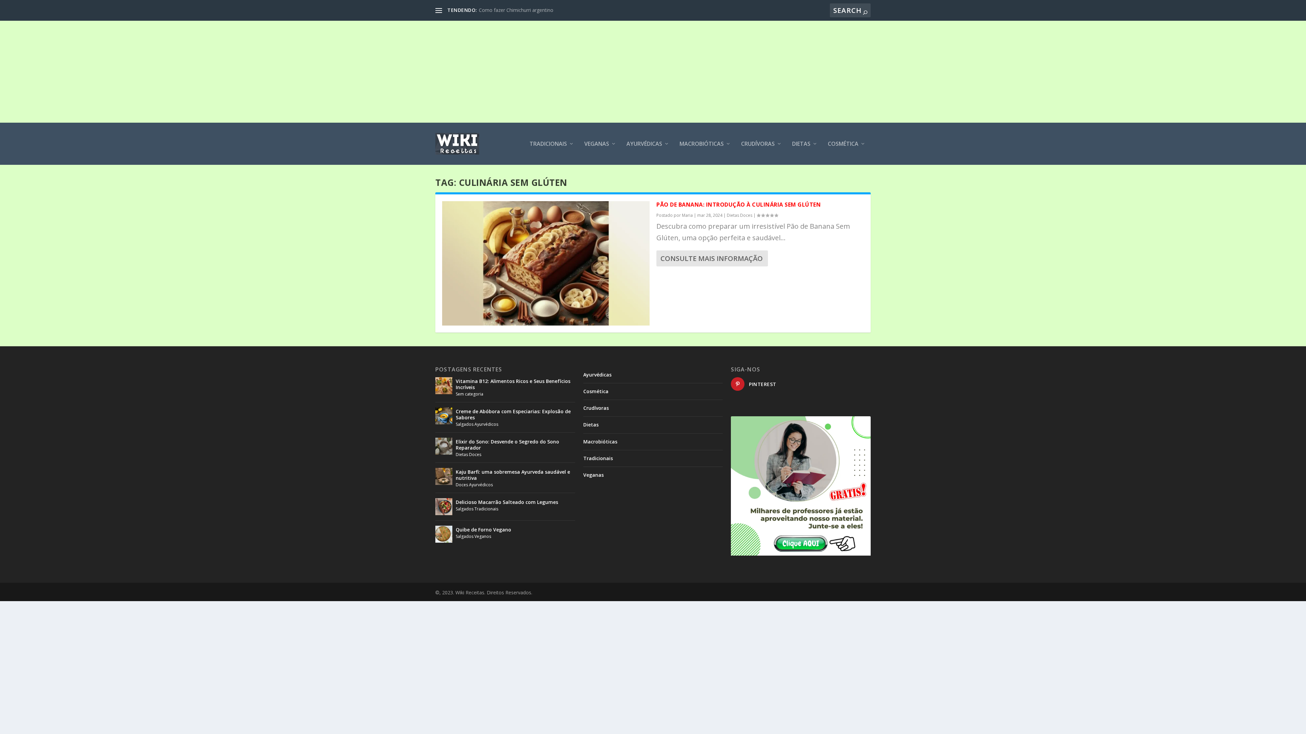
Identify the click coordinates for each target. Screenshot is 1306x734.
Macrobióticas (702, 144)
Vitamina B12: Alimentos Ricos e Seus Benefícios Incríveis (513, 384)
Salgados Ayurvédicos (477, 424)
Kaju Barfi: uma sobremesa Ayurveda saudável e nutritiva (513, 475)
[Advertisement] (653, 71)
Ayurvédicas (644, 144)
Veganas (596, 144)
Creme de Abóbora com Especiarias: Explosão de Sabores (513, 414)
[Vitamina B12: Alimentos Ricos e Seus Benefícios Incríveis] (443, 385)
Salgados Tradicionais (477, 509)
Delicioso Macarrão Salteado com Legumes (507, 502)
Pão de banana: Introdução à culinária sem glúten (738, 204)
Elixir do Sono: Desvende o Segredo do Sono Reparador (507, 444)
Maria (687, 215)
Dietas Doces (739, 215)
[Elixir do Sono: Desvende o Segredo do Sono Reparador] (443, 446)
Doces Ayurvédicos (474, 485)
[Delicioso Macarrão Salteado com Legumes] (443, 506)
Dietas (801, 144)
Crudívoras (758, 144)
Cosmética (843, 144)
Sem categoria (469, 394)
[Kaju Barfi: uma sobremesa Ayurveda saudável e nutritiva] (443, 476)
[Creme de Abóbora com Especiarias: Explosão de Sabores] (443, 415)
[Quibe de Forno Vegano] (443, 534)
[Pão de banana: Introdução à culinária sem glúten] (546, 263)
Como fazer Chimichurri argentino (516, 10)
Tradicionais (548, 144)
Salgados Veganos (473, 536)
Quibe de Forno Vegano (483, 529)
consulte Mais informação (711, 258)
